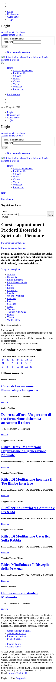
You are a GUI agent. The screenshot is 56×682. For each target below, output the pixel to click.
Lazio (10, 285)
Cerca (50, 215)
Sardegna (11, 304)
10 (18, 366)
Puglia (10, 301)
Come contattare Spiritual (19, 631)
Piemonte (11, 298)
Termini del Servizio (16, 633)
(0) (11, 19)
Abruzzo (11, 274)
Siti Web (17, 76)
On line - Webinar (15, 296)
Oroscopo (17, 86)
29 (26, 360)
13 (31, 366)
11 (22, 366)
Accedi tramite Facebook (13, 32)
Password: (8, 42)
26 (13, 360)
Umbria (10, 314)
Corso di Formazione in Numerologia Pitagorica (19, 388)
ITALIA (4, 402)
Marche (10, 293)
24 (3, 360)
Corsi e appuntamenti (23, 70)
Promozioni (18, 89)
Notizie (16, 78)
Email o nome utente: (14, 38)
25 (8, 360)
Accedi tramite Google (12, 35)
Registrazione (13, 14)
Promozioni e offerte (16, 636)
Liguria (10, 287)
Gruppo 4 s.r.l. (22, 678)
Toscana (11, 309)
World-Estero (13, 320)
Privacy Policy (14, 644)
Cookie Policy (14, 646)
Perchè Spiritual (14, 639)
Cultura (16, 81)
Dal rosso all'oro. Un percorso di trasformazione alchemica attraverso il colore (26, 419)
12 (26, 366)
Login (10, 11)
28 (22, 360)
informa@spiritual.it (18, 673)
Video (16, 84)
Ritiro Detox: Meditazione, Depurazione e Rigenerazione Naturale (23, 451)
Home (10, 68)
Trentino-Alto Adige (16, 312)
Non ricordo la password (18, 52)
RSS (4, 193)
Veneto (10, 317)
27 (18, 360)
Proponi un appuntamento (13, 243)
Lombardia (12, 290)
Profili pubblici (20, 73)
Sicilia (10, 306)
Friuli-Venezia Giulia (17, 282)
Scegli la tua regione (10, 269)
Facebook (7, 199)
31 (3, 363)
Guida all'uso (13, 16)
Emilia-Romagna (15, 279)
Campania (12, 277)
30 (31, 360)
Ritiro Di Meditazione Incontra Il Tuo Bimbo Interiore (26, 481)
